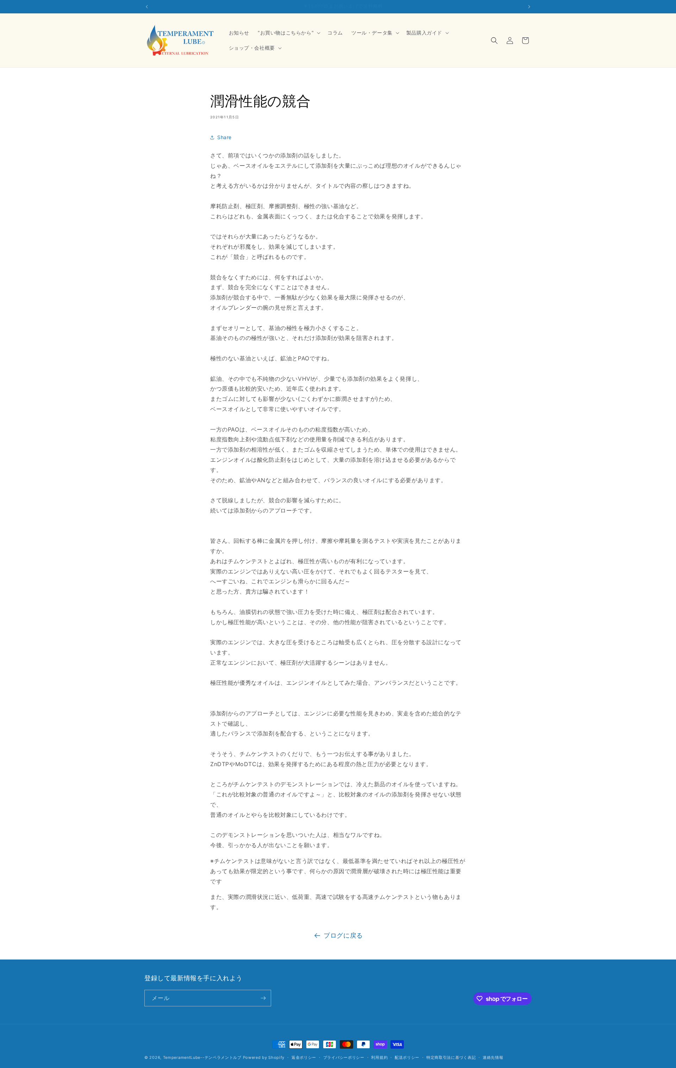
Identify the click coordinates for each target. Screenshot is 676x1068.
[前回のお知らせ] (147, 6)
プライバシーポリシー (343, 1057)
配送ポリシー (407, 1057)
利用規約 (379, 1057)
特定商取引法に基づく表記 (451, 1057)
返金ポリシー (304, 1057)
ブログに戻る (343, 935)
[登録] (263, 998)
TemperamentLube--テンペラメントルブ (202, 1057)
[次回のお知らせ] (529, 6)
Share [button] (224, 137)
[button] (288, 32)
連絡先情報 (493, 1057)
